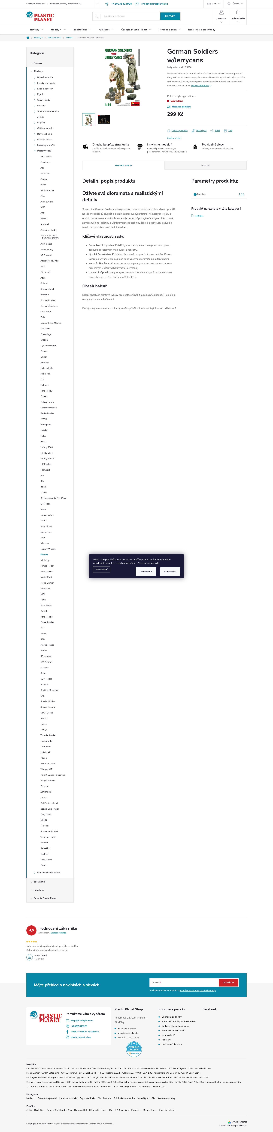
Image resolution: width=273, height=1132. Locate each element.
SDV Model (46, 678)
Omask (43, 611)
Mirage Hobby (47, 565)
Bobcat (43, 283)
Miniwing (44, 560)
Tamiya (43, 729)
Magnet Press (150, 1110)
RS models (45, 656)
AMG (43, 207)
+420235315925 (79, 1026)
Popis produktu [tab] (123, 165)
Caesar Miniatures (49, 306)
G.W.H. (43, 419)
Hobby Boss (46, 452)
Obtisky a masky (45, 128)
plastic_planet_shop (81, 1037)
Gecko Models (47, 413)
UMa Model (46, 859)
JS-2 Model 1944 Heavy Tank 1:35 (191, 1077)
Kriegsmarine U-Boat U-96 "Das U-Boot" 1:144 (177, 1072)
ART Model (46, 156)
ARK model (46, 243)
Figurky (41, 94)
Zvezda (43, 797)
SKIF (42, 695)
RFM (42, 639)
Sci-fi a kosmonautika (48, 111)
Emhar (43, 356)
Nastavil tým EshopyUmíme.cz (233, 1125)
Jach (104, 1110)
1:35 (241, 194)
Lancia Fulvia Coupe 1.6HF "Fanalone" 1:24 (47, 1068)
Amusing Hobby (48, 230)
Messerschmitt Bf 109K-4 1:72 (156, 1068)
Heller (43, 435)
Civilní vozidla (43, 99)
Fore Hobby (46, 390)
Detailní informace (200, 85)
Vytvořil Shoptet (239, 1121)
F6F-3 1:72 (133, 1068)
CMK (42, 317)
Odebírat (228, 982)
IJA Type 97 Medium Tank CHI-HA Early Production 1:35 (98, 1068)
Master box (46, 532)
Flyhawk (44, 385)
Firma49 (44, 362)
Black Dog (39, 1110)
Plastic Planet (47, 644)
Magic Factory (47, 515)
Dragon (44, 339)
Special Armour (48, 707)
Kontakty (166, 1039)
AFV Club (45, 173)
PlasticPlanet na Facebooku (85, 1031)
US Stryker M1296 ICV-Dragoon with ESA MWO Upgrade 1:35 (57, 1077)
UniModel (45, 752)
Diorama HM (80, 1110)
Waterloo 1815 (47, 763)
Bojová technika (45, 77)
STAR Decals (46, 712)
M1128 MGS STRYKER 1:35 (158, 1077)
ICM (42, 481)
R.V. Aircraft (46, 661)
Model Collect (47, 571)
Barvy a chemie (44, 133)
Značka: (174, 138)
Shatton (44, 684)
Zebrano (44, 786)
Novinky (38, 63)
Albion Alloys (46, 201)
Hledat (170, 16)
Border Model (47, 289)
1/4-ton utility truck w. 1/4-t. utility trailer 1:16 (48, 1086)
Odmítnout (146, 571)
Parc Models (46, 616)
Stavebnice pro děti (47, 1098)
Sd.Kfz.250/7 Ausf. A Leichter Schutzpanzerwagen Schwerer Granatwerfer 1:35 (133, 1082)
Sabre (43, 673)
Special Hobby (47, 701)
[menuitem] (36, 30)
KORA (43, 492)
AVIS (43, 266)
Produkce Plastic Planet (49, 872)
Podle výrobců (44, 150)
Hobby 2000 (46, 447)
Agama (43, 179)
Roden (43, 650)
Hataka (43, 430)
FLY (42, 379)
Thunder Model (47, 735)
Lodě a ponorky (45, 88)
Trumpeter (45, 746)
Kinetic (43, 865)
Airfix (43, 184)
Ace (42, 167)
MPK (42, 594)
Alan (42, 196)
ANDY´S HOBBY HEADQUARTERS (49, 237)
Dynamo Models (48, 345)
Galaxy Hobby (47, 402)
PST (42, 628)
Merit (43, 537)
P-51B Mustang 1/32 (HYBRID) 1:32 (115, 1072)
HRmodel (45, 469)
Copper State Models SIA (59, 1110)
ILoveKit (44, 842)
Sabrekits (45, 848)
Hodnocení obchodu (172, 1044)
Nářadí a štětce (44, 139)
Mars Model (46, 526)
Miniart (44, 554)
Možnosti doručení (181, 106)
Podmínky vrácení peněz (173, 1030)
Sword (43, 718)
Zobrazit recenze (58, 932)
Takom (43, 724)
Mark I (43, 520)
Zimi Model (45, 791)
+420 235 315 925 (127, 1028)
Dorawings (45, 334)
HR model (94, 1110)
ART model (46, 255)
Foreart (44, 396)
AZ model (45, 272)
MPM (43, 599)
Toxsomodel (46, 741)
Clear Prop (45, 311)
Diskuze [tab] (205, 165)
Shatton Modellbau (49, 690)
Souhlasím (170, 571)
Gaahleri (44, 854)
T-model (44, 825)
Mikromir (44, 543)
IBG (42, 475)
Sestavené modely (166, 1098)
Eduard (43, 351)
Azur (42, 277)
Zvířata (40, 117)
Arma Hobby (46, 249)
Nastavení (101, 569)
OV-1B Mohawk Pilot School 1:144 (78, 1072)
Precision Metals (167, 1110)
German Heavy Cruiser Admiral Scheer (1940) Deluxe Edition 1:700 (59, 1082)
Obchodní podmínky (35, 3)
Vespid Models (47, 780)
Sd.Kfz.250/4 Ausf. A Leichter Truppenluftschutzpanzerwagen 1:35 (208, 1082)
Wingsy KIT (46, 769)
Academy (45, 162)
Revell (43, 633)
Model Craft (46, 577)
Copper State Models (50, 322)
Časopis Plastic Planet (45, 898)
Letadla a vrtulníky (46, 83)
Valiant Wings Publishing (52, 774)
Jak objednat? (168, 1035)
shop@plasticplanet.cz (82, 1020)
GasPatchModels (48, 407)
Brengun (44, 294)
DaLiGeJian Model (49, 803)
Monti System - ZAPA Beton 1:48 (42, 1072)
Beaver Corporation (49, 808)
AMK (42, 212)
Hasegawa (45, 424)
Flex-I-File (45, 373)
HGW (43, 441)
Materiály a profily (46, 145)
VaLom (43, 757)
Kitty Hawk (46, 814)
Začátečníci (39, 881)
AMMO (44, 218)
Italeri (43, 486)
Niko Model (46, 605)
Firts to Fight (46, 368)
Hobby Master (47, 458)
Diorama (41, 105)
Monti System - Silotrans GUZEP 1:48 (192, 1068)
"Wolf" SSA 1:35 (143, 1072)
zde (157, 563)
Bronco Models (47, 300)
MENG (43, 820)
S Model (44, 667)
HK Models (45, 464)
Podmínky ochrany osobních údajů (65, 3)
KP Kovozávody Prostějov (53, 498)
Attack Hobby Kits (49, 260)
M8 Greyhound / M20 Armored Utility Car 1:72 (142, 1086)
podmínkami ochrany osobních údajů (197, 990)
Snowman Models (49, 831)
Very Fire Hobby (48, 837)
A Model (44, 224)
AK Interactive (47, 190)
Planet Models (47, 622)
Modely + (38, 71)
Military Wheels (48, 548)
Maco (43, 509)
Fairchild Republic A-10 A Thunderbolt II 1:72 (95, 1086)
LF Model (45, 503)
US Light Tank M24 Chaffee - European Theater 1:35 (116, 1077)
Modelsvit (45, 588)
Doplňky (41, 122)
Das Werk (45, 328)
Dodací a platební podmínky (175, 1026)
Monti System (47, 582)
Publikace (39, 889)
